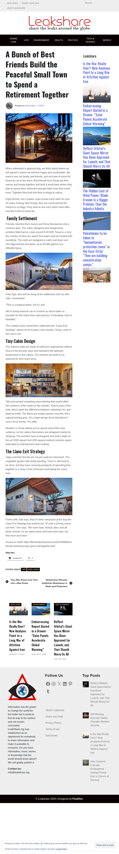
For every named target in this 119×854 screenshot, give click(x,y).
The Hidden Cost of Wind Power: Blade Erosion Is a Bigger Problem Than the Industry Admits (95, 199)
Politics (73, 40)
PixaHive (77, 798)
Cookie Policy (61, 849)
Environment (42, 40)
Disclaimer (51, 735)
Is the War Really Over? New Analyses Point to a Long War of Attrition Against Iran (96, 72)
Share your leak (30, 3)
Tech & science (90, 40)
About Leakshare (16, 8)
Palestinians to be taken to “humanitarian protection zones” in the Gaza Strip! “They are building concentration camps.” (96, 248)
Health (59, 40)
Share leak (13, 40)
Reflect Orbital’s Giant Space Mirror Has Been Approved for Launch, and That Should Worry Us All (96, 157)
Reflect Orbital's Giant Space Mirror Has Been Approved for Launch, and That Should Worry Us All (100, 694)
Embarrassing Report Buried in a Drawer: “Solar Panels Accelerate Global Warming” (95, 114)
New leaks (12, 3)
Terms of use (53, 729)
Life (26, 40)
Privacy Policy (53, 723)
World (107, 40)
